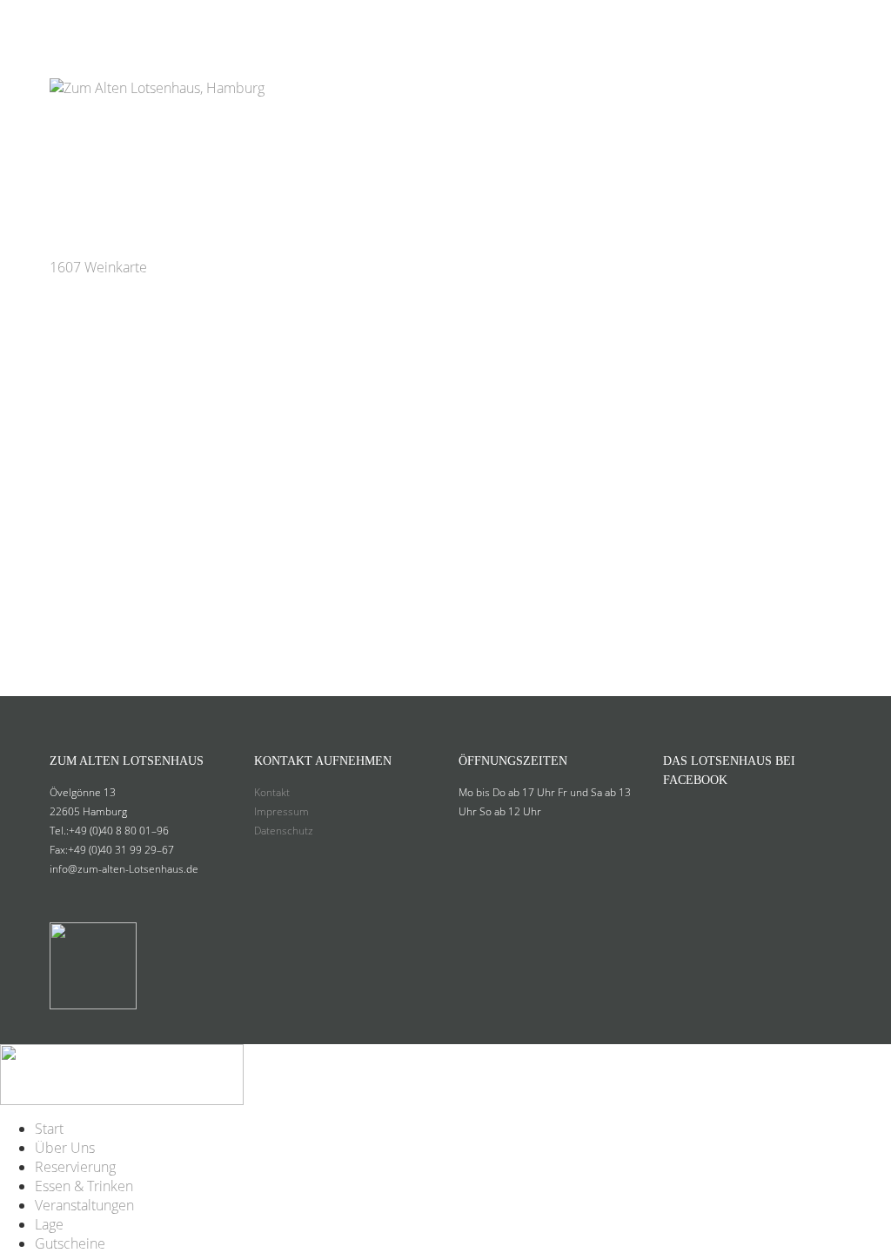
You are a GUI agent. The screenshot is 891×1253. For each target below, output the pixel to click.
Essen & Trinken (470, 20)
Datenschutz (283, 830)
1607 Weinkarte (98, 267)
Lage (719, 20)
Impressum (281, 811)
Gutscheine (796, 20)
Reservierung (341, 20)
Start (169, 20)
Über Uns (239, 20)
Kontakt (272, 792)
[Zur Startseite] (157, 64)
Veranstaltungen (616, 20)
